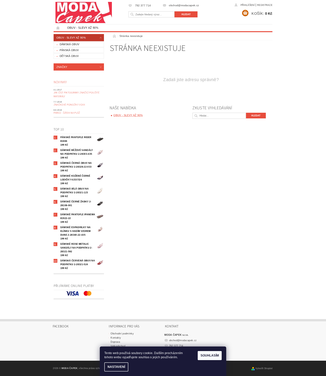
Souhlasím (210, 355)
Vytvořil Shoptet (263, 368)
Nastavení (116, 366)
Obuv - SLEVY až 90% (82, 27)
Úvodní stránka (58, 27)
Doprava (115, 341)
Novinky (60, 82)
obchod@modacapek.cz (183, 340)
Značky (61, 66)
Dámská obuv (69, 44)
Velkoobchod (118, 346)
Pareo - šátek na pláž (67, 113)
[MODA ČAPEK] (83, 12)
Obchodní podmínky (122, 333)
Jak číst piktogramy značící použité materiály (76, 94)
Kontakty (116, 337)
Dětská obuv (69, 55)
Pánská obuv (69, 50)
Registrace (264, 5)
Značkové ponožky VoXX (69, 105)
